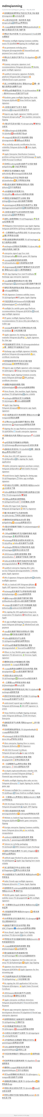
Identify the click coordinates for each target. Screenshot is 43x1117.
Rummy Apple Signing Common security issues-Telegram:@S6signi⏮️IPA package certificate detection (19, 378)
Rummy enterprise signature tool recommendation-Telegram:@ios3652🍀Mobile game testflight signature (20, 67)
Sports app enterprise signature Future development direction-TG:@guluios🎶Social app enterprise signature (21, 1012)
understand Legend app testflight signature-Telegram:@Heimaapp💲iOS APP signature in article (20, 706)
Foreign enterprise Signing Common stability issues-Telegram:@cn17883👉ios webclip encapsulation (21, 830)
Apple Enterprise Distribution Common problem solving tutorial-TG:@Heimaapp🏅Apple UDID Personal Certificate (21, 157)
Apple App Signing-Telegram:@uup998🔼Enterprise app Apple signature (19, 408)
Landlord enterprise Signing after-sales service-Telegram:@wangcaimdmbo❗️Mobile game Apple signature (20, 571)
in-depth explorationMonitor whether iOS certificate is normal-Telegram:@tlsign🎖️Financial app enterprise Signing (20, 774)
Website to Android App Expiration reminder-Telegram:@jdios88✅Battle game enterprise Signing (21, 820)
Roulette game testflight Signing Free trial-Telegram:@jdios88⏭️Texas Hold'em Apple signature (20, 100)
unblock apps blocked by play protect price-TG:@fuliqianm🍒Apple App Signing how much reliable (21, 861)
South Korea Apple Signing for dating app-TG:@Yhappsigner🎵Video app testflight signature (20, 478)
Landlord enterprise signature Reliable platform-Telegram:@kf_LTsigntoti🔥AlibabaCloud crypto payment (18, 77)
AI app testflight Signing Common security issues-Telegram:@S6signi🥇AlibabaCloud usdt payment (20, 625)
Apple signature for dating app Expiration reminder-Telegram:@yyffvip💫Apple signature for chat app (21, 337)
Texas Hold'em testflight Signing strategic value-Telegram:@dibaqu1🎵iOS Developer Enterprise (19, 716)
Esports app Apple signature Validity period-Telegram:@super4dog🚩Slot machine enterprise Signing (21, 117)
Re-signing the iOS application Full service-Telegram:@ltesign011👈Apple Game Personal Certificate (20, 986)
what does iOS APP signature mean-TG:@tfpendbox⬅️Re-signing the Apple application (18, 459)
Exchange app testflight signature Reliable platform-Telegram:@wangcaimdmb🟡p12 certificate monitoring (20, 354)
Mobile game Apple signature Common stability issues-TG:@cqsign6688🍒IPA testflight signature (21, 898)
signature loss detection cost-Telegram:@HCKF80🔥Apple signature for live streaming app (20, 969)
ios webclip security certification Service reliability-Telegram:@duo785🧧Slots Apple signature (19, 147)
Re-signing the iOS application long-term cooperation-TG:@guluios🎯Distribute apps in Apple (20, 615)
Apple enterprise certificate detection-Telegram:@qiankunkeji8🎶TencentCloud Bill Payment (20, 1003)
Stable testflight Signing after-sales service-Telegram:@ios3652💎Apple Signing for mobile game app (21, 783)
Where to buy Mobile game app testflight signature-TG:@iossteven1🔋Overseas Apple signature (19, 655)
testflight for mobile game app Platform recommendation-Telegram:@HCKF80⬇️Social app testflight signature (20, 311)
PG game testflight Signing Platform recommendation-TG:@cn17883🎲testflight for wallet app (20, 321)
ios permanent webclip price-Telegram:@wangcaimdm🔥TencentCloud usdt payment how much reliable (20, 50)
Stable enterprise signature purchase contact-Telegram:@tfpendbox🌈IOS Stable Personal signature (21, 469)
